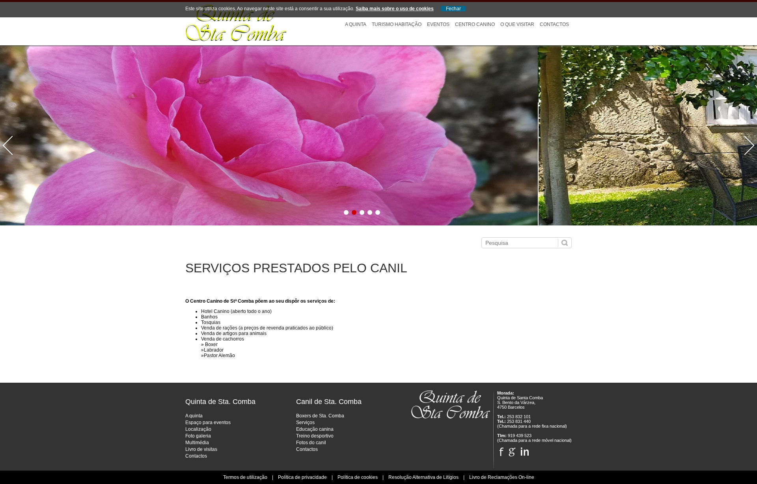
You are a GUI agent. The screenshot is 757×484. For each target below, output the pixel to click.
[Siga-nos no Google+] (512, 449)
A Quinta (355, 24)
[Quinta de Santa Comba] (235, 40)
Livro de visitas (201, 449)
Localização (198, 429)
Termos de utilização (245, 477)
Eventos (438, 24)
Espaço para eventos (208, 422)
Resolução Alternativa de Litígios (423, 477)
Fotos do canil (311, 442)
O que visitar (517, 24)
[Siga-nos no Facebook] (501, 449)
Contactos (554, 24)
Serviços (305, 422)
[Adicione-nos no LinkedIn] (525, 449)
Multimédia (197, 442)
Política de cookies (357, 477)
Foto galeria (198, 436)
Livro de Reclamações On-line (501, 477)
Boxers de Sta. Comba (320, 416)
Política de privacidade (302, 477)
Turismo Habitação (396, 24)
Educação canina (315, 429)
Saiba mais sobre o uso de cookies (395, 8)
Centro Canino (475, 24)
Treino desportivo (315, 436)
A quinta (194, 416)
